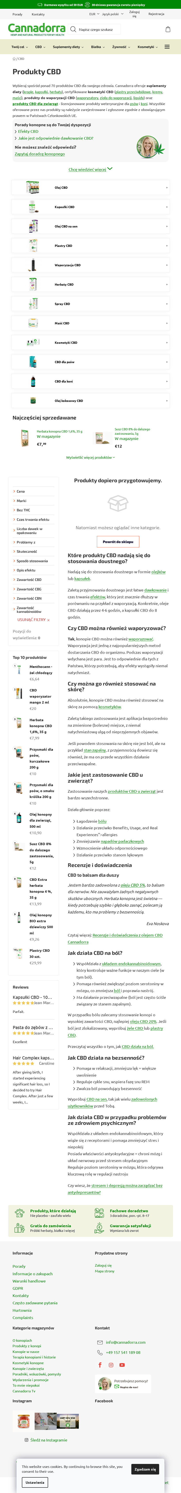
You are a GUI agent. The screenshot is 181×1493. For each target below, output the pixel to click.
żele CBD (135, 1028)
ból (117, 990)
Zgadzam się (145, 1469)
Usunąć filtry (31, 619)
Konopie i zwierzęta (28, 1369)
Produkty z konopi (27, 1346)
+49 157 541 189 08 (123, 1352)
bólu (102, 821)
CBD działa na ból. (138, 1046)
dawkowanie (155, 590)
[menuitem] (19, 46)
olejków (158, 571)
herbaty (56, 91)
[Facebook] (100, 1365)
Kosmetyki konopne (28, 1363)
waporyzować (140, 638)
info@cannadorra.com (126, 1342)
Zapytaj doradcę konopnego (40, 153)
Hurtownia (22, 1310)
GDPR (18, 1288)
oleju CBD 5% (133, 885)
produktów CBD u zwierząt (132, 791)
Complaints (23, 1317)
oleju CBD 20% (143, 1021)
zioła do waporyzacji (116, 97)
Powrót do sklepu (118, 542)
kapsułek (82, 578)
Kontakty (38, 14)
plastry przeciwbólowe (133, 91)
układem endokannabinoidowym (131, 963)
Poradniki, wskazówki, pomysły (37, 1374)
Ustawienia (35, 1482)
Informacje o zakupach (33, 1273)
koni (144, 103)
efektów (97, 596)
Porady (17, 14)
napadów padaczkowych (122, 841)
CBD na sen (97, 1099)
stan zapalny (95, 750)
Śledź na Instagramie (48, 1440)
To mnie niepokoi (26, 1385)
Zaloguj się (103, 1265)
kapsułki (41, 91)
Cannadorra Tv (24, 1391)
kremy (157, 91)
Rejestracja (156, 14)
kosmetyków (109, 706)
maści (17, 97)
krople (28, 91)
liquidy (138, 97)
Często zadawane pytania (35, 1302)
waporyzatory (87, 97)
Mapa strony (104, 1271)
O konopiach (22, 1340)
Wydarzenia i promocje (31, 1380)
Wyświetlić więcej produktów (89, 457)
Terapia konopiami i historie (34, 1357)
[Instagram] (111, 1365)
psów (134, 103)
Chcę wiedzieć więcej (87, 169)
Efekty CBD (28, 131)
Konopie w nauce (26, 1352)
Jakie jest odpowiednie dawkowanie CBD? (55, 138)
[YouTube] (122, 1365)
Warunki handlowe (29, 1281)
